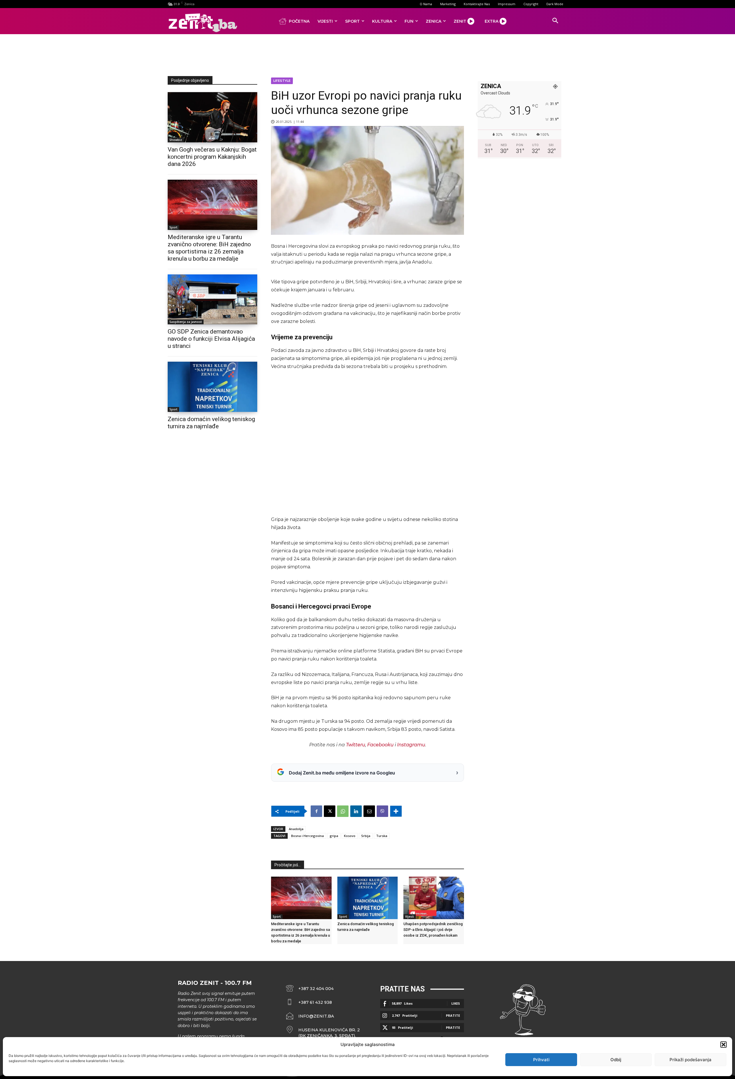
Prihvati (541, 1059)
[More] (396, 811)
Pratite (453, 1015)
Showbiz (175, 140)
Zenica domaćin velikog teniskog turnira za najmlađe (211, 423)
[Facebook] (316, 811)
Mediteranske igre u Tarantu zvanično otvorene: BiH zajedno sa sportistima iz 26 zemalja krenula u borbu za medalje (209, 248)
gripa (334, 836)
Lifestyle (282, 81)
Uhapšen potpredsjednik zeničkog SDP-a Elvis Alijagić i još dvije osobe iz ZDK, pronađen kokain (433, 929)
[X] (329, 811)
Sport (173, 227)
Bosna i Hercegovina (307, 836)
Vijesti (409, 917)
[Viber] (382, 811)
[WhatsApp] (343, 811)
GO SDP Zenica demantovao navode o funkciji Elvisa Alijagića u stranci (211, 338)
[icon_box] (323, 1032)
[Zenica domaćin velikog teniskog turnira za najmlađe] (212, 387)
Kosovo (349, 836)
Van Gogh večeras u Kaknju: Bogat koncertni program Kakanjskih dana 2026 (212, 156)
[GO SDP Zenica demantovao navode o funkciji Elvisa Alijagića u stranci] (212, 299)
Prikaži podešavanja (690, 1059)
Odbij (615, 1059)
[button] (723, 1044)
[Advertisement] (367, 54)
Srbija (365, 836)
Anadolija (296, 829)
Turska (381, 836)
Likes (455, 1003)
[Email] (369, 811)
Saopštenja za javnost (185, 322)
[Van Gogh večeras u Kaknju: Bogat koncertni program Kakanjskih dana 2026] (212, 117)
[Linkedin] (356, 811)
